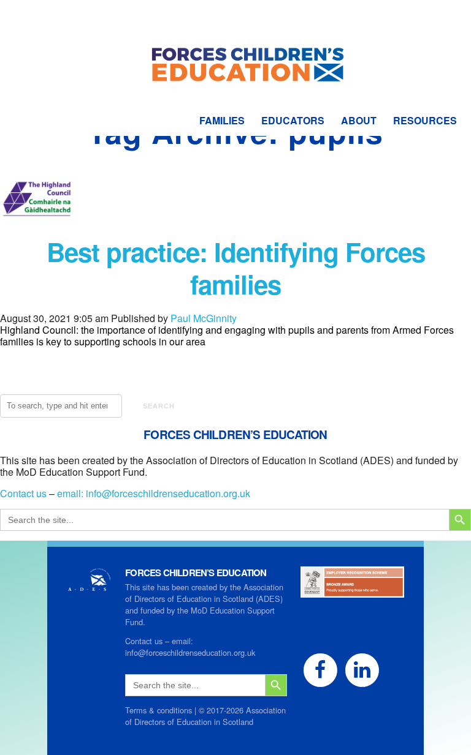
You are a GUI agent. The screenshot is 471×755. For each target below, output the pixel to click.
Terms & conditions (158, 710)
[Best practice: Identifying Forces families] (37, 230)
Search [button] (159, 406)
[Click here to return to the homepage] (236, 43)
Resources (425, 120)
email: (71, 493)
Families (222, 120)
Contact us (23, 493)
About (359, 120)
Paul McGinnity (203, 318)
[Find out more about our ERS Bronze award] (352, 592)
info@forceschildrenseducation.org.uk (168, 493)
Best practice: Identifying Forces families (236, 267)
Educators (292, 120)
